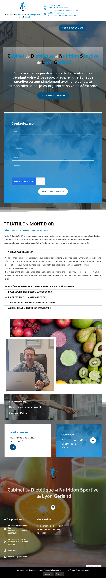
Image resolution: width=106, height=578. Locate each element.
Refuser (59, 574)
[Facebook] (53, 507)
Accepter (48, 574)
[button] (22, 28)
